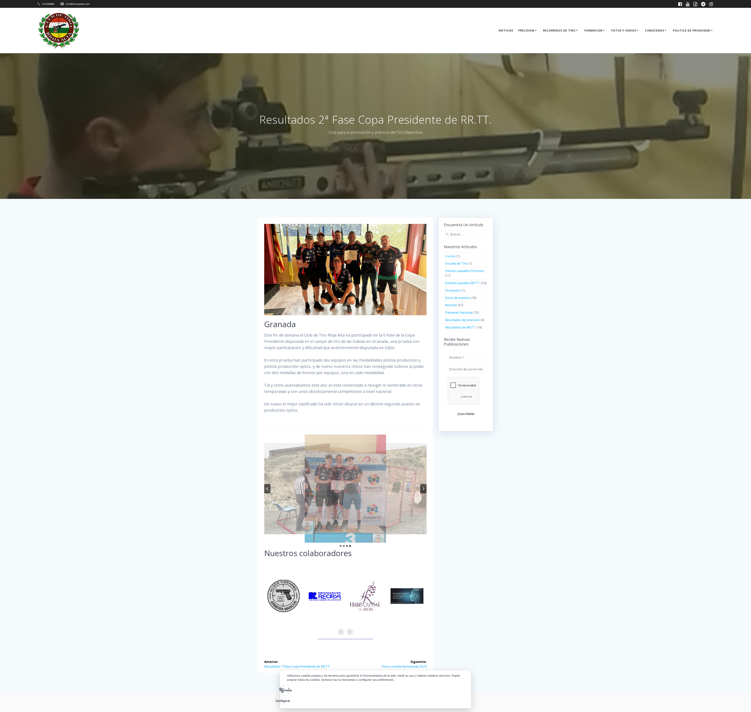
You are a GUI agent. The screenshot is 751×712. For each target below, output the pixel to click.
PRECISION (526, 30)
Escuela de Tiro (456, 263)
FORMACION (593, 30)
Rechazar (285, 690)
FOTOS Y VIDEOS (623, 30)
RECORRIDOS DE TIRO (559, 30)
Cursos (450, 256)
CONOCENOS (654, 30)
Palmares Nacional (459, 312)
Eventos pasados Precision (464, 271)
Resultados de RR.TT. (460, 327)
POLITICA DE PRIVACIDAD (691, 30)
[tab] (341, 546)
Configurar (282, 700)
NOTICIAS (506, 30)
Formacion (453, 290)
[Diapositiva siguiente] (423, 488)
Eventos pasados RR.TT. (462, 283)
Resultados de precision (462, 320)
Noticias (451, 305)
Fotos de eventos (457, 298)
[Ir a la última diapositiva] (267, 488)
